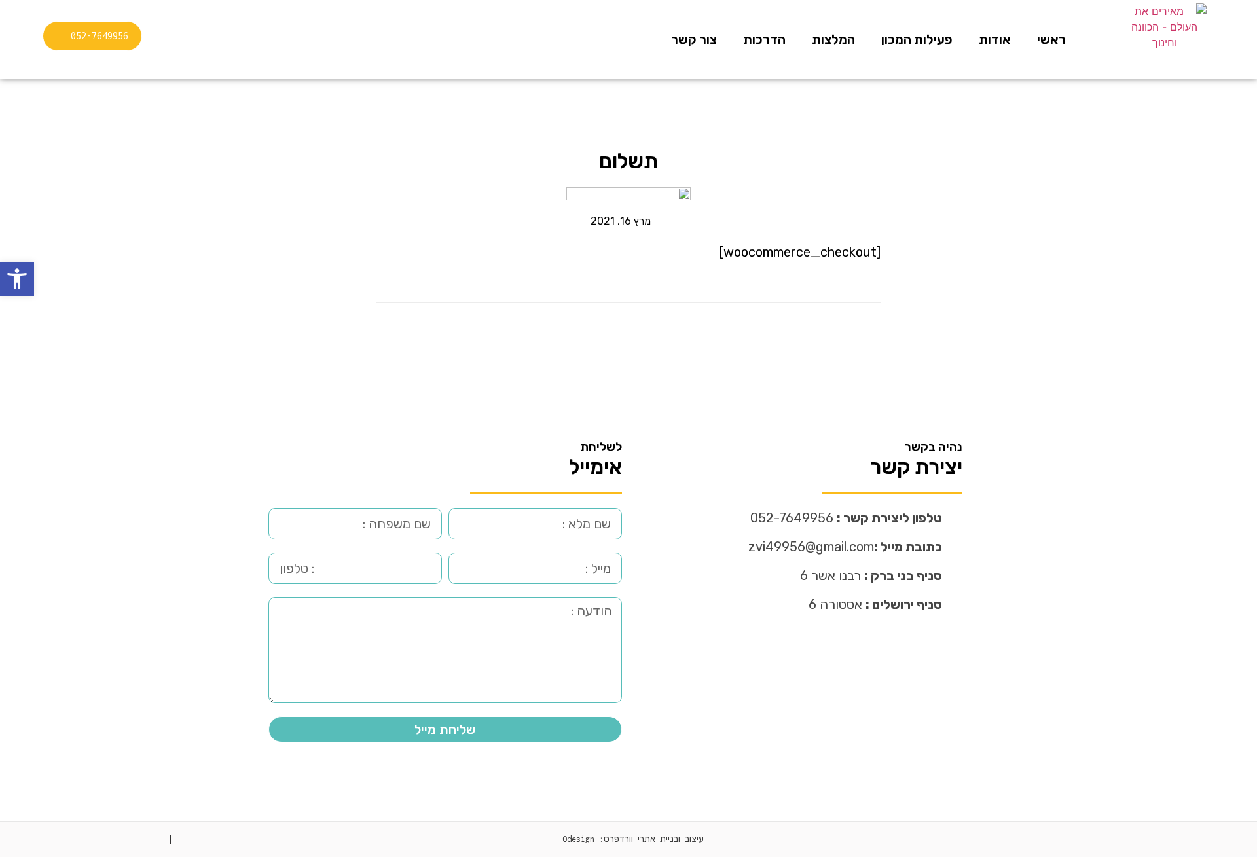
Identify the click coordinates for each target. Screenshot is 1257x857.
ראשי (1051, 39)
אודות (995, 39)
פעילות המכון (917, 39)
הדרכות (764, 39)
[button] (17, 279)
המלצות (833, 39)
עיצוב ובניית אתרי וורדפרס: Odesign (633, 839)
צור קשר (694, 39)
